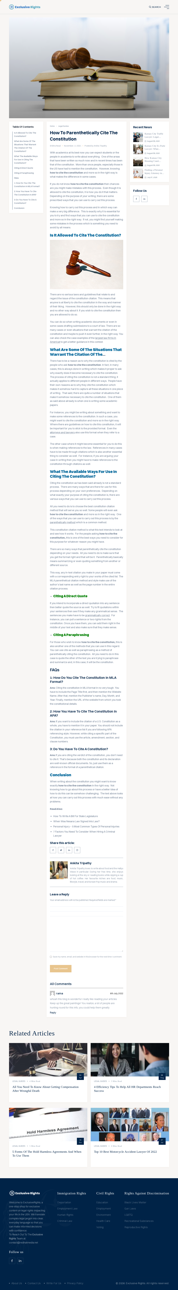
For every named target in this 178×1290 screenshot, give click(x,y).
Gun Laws (130, 1208)
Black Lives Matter (135, 1202)
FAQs (16, 178)
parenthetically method (62, 522)
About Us (16, 1283)
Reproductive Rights (136, 1227)
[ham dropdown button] (166, 7)
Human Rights (65, 1214)
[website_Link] (136, 199)
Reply (53, 1013)
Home (52, 126)
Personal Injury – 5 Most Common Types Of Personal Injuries (86, 826)
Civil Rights (105, 1193)
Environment (103, 1214)
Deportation (64, 1202)
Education (102, 1202)
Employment (103, 1208)
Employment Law (67, 1208)
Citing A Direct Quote (24, 168)
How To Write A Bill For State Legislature (75, 816)
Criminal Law (64, 1221)
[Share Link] (53, 850)
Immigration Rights (71, 1193)
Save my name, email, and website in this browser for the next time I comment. (87, 957)
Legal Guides (63, 126)
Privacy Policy (75, 1283)
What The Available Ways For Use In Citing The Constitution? (26, 159)
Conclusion (19, 208)
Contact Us (34, 1283)
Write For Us (53, 1283)
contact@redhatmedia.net (23, 1242)
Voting (100, 1227)
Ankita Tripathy (81, 863)
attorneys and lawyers (62, 432)
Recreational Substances (139, 1221)
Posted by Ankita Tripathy (96, 146)
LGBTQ (128, 1214)
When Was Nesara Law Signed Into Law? (76, 821)
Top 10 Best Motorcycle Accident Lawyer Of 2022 (125, 1151)
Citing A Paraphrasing (24, 173)
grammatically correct (97, 615)
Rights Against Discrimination (146, 1193)
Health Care (103, 1221)
